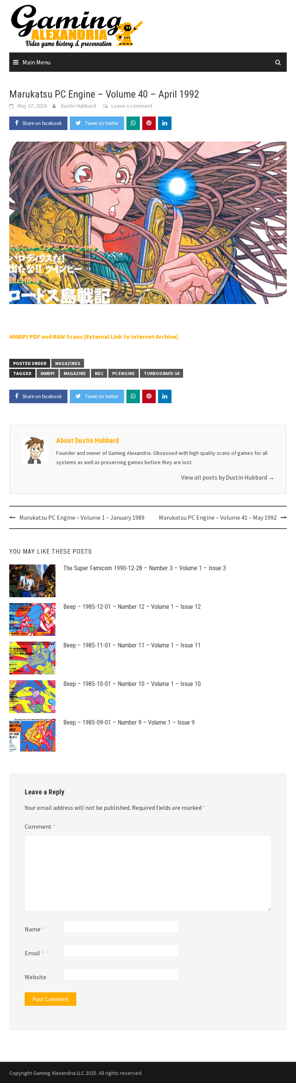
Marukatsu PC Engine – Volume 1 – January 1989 (82, 517)
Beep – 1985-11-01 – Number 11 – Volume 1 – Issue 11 (132, 645)
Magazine (75, 373)
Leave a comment (131, 105)
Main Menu (36, 62)
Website (35, 977)
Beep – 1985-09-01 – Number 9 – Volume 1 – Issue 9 (129, 722)
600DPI (47, 373)
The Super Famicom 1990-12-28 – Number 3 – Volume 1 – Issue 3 (144, 568)
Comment (40, 826)
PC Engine (123, 373)
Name (34, 929)
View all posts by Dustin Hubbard (227, 477)
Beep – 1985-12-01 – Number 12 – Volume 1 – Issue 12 (132, 606)
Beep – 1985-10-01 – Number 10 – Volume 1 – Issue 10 (132, 684)
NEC (99, 373)
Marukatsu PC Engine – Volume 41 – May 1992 (218, 517)
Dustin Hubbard (78, 105)
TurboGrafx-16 (161, 373)
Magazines (67, 363)
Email (34, 953)
